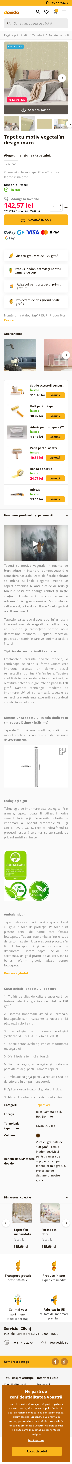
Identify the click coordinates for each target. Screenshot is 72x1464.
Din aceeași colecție (17, 1197)
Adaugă (55, 395)
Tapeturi (38, 35)
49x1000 (11, 164)
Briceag (35, 489)
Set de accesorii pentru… (47, 385)
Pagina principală (16, 35)
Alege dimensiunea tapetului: (28, 155)
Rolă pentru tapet (42, 406)
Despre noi (43, 1384)
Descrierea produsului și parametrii (28, 515)
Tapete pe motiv (59, 35)
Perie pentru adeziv (43, 448)
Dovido (9, 320)
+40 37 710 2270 (21, 1342)
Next (62, 78)
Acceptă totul (37, 1451)
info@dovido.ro (57, 1342)
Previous (6, 1223)
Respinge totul (36, 1440)
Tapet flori (43, 1105)
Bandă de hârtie (41, 469)
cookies (25, 1416)
